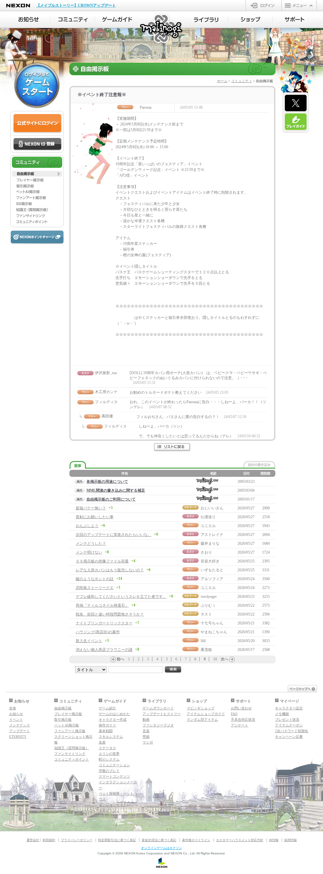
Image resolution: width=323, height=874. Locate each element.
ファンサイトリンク (69, 754)
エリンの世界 (109, 754)
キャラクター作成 (112, 719)
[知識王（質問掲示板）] (37, 210)
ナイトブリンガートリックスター (104, 623)
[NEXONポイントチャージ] (37, 237)
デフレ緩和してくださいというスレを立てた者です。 (121, 596)
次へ (224, 659)
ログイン (263, 5)
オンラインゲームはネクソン (161, 848)
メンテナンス (19, 725)
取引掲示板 (63, 719)
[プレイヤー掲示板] (37, 180)
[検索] (173, 669)
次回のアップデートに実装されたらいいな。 (113, 534)
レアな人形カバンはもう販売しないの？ (110, 570)
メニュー (299, 5)
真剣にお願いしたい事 (95, 517)
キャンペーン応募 (289, 736)
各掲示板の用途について (107, 481)
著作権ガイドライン (196, 840)
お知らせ (16, 714)
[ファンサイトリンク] (37, 216)
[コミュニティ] (72, 19)
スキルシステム (111, 736)
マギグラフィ (109, 810)
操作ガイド (107, 725)
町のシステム (109, 759)
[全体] (77, 465)
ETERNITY (17, 736)
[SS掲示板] (37, 204)
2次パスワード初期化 (291, 731)
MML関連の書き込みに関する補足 (115, 490)
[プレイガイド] (296, 122)
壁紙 (146, 736)
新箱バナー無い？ (91, 508)
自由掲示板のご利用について (111, 499)
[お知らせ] (28, 19)
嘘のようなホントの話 (95, 579)
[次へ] (232, 659)
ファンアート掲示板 (69, 731)
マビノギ (161, 29)
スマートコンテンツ (114, 776)
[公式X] (296, 103)
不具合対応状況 (243, 719)
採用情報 (290, 840)
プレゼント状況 (287, 719)
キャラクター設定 (289, 708)
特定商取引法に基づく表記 (117, 840)
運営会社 (32, 840)
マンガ (148, 742)
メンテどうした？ (91, 543)
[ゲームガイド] (117, 19)
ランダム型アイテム (202, 719)
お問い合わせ (241, 708)
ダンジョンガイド (112, 805)
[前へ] (113, 659)
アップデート (19, 731)
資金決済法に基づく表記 (159, 840)
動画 (146, 719)
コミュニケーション (114, 765)
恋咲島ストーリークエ (95, 588)
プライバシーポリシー (76, 840)
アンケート (239, 725)
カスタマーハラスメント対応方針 (239, 840)
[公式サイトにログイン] (37, 123)
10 (215, 659)
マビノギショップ (200, 708)
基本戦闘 (106, 731)
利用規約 (49, 840)
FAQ (234, 714)
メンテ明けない (89, 552)
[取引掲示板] (37, 186)
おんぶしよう (87, 526)
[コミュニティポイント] (37, 222)
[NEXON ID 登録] (37, 144)
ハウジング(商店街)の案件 (98, 632)
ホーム (222, 81)
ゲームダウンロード (158, 708)
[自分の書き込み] (259, 464)
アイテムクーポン (289, 725)
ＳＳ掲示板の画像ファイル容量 (102, 561)
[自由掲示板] (37, 174)
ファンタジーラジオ (158, 725)
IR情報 (274, 840)
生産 (102, 742)
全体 (12, 708)
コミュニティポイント (71, 759)
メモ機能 (282, 714)
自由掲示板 (63, 708)
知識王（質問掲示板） (71, 748)
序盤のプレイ (109, 771)
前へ (120, 659)
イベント (16, 719)
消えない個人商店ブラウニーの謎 (104, 649)
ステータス (107, 748)
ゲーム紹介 (107, 708)
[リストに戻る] (172, 447)
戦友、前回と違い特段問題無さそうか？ (110, 614)
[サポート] (295, 19)
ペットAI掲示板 (66, 725)
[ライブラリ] (206, 19)
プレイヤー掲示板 (68, 714)
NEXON (18, 5)
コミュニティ (241, 81)
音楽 (146, 731)
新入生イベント (89, 641)
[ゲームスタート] (37, 85)
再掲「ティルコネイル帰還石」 (102, 605)
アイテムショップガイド (206, 714)
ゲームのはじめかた (114, 714)
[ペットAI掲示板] (37, 192)
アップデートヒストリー (162, 714)
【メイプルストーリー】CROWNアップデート (76, 5)
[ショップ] (250, 19)
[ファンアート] (37, 198)
